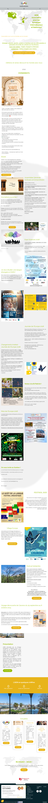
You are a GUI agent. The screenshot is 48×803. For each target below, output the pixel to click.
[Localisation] (24, 9)
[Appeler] (8, 9)
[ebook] (6, 723)
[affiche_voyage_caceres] (39, 618)
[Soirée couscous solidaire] (18, 723)
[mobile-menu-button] (40, 9)
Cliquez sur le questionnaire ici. (7, 280)
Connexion (45, 801)
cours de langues (17, 663)
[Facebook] (37, 791)
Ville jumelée (3, 612)
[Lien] (24, 779)
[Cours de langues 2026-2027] (42, 723)
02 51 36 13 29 (30, 795)
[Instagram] (24, 70)
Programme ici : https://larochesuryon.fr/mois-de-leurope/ (12, 427)
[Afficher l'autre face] (12, 635)
